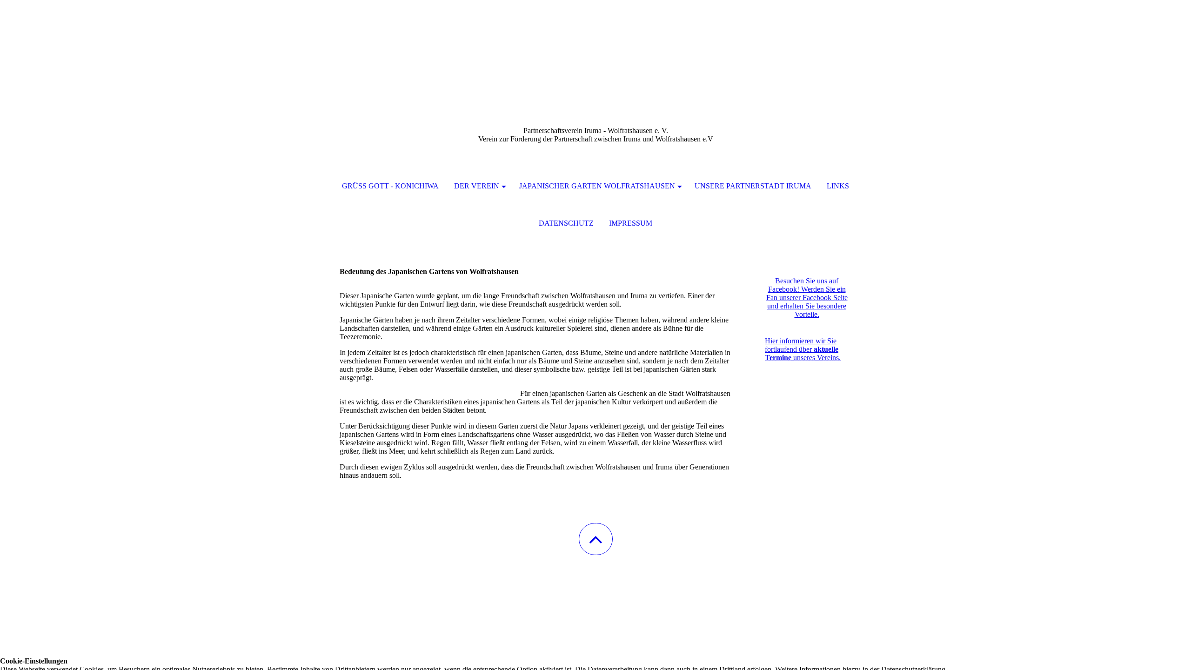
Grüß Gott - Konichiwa (390, 186)
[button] (596, 539)
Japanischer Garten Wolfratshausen (597, 186)
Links (838, 186)
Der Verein (476, 186)
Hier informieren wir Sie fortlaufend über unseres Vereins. (803, 349)
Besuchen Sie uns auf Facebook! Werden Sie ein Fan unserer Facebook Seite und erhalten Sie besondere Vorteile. (807, 297)
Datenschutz (566, 223)
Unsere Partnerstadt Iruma (753, 186)
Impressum (630, 223)
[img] (595, 46)
